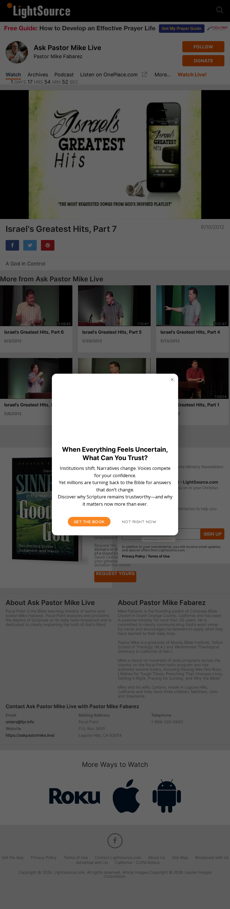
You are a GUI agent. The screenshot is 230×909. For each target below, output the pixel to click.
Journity (165, 539)
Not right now (139, 521)
